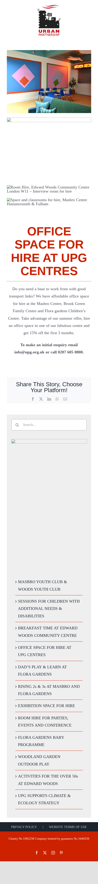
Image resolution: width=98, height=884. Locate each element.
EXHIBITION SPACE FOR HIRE (46, 705)
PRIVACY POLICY (24, 827)
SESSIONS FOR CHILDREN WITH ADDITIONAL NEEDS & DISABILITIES (49, 608)
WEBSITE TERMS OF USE (68, 827)
